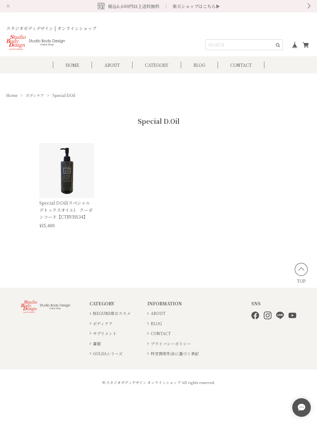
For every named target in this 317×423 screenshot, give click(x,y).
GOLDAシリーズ (108, 353)
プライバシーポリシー (171, 344)
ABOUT (112, 65)
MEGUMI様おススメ (112, 313)
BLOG (199, 65)
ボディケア (35, 95)
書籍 (97, 344)
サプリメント (105, 333)
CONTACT (241, 65)
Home (11, 95)
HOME (72, 65)
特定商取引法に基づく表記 (175, 353)
